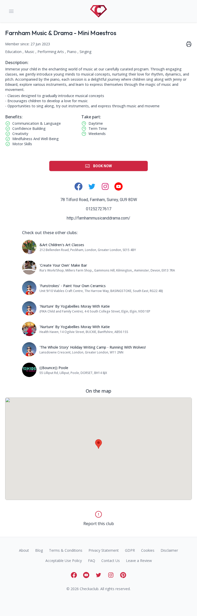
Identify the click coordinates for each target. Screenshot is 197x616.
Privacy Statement (103, 550)
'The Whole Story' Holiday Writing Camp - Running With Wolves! (93, 347)
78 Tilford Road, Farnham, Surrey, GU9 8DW (98, 199)
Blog (39, 550)
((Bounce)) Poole (54, 367)
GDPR (130, 550)
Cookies (147, 550)
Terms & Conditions (65, 550)
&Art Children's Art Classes (62, 244)
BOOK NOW (102, 166)
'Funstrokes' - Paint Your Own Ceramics (73, 285)
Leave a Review (139, 560)
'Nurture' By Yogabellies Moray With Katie (75, 306)
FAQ (91, 560)
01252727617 (98, 208)
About (24, 550)
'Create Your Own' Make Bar (63, 265)
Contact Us (110, 560)
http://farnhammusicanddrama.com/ (98, 218)
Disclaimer (169, 550)
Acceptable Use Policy (63, 560)
